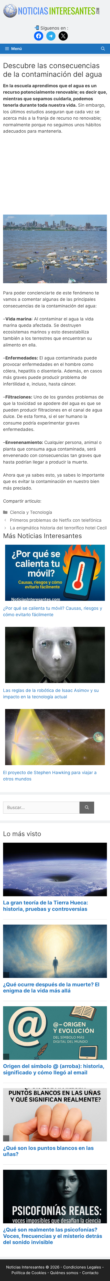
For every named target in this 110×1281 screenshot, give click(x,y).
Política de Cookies (29, 1272)
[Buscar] (87, 808)
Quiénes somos (64, 1272)
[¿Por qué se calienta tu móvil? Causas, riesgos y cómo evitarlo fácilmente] (55, 597)
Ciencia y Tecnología (31, 512)
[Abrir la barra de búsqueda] (103, 49)
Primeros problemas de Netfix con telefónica (56, 520)
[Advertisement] (55, 177)
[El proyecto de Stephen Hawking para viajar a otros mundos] (55, 761)
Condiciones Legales (82, 1267)
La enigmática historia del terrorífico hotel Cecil (58, 527)
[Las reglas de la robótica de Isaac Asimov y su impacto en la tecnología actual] (55, 679)
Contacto (90, 1272)
